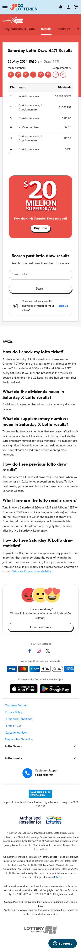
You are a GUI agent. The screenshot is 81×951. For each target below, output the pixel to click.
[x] (47, 651)
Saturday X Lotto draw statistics (31, 571)
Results (46, 29)
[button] (4, 7)
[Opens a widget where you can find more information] (62, 944)
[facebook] (29, 651)
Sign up (63, 306)
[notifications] (60, 7)
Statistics (64, 29)
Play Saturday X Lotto (19, 29)
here (58, 877)
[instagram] (38, 651)
